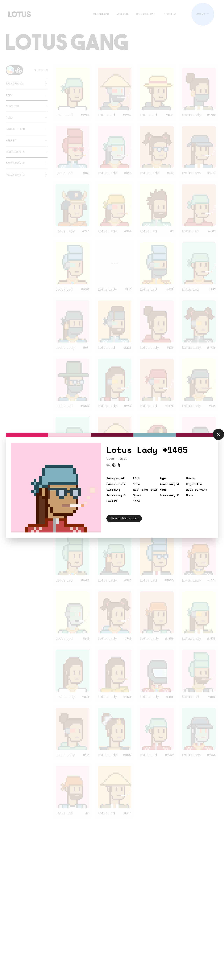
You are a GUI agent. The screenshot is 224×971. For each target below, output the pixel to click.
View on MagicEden (124, 518)
